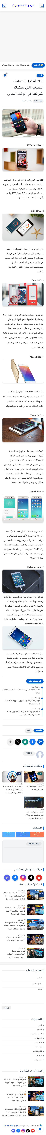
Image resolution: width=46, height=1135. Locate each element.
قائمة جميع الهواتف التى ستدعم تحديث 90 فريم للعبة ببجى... (35, 815)
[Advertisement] (23, 37)
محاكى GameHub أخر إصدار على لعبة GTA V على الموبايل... (15, 65)
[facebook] (15, 878)
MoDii (36, 101)
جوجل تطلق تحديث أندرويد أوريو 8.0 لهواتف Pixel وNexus (22, 702)
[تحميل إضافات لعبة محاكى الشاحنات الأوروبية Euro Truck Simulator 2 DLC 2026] (35, 894)
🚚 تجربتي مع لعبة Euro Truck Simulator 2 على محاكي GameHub (15, 911)
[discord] (7, 878)
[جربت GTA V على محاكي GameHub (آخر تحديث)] (35, 939)
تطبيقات (38, 1038)
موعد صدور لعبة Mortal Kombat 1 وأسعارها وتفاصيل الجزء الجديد (12, 790)
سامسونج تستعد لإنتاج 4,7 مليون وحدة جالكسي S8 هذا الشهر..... (23, 713)
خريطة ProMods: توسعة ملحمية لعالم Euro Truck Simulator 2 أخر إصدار (14, 926)
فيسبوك (38, 1047)
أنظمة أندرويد (36, 1034)
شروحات (38, 1043)
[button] (32, 742)
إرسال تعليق (34, 844)
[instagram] (23, 878)
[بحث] (4, 6)
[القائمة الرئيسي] (42, 6)
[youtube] (39, 878)
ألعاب (39, 1030)
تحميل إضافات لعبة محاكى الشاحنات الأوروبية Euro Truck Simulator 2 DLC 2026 (14, 896)
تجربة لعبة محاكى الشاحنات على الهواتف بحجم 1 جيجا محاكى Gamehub (16, 954)
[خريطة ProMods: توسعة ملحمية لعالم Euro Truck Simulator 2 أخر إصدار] (35, 924)
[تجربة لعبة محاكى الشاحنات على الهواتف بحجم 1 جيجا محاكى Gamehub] (35, 953)
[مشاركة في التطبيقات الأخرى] (10, 742)
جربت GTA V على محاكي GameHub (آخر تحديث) (15, 939)
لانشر (39, 1056)
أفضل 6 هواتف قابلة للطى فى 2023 (35, 788)
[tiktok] (31, 878)
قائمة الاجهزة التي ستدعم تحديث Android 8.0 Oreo (21, 691)
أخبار (40, 75)
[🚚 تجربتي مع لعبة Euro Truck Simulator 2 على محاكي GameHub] (35, 909)
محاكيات (38, 1060)
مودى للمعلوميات (23, 5)
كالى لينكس (37, 1051)
